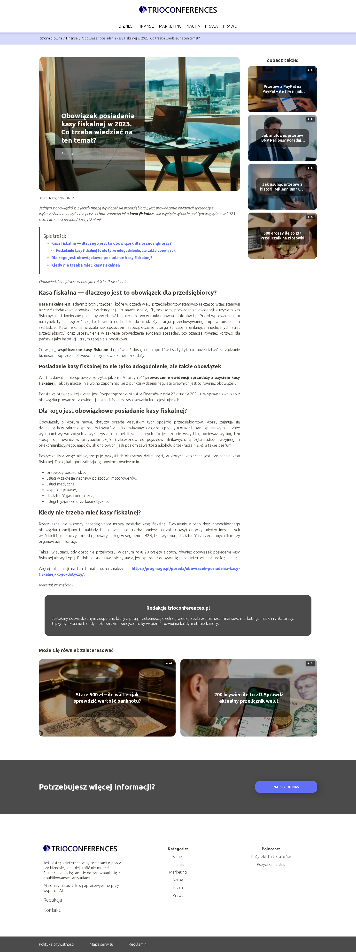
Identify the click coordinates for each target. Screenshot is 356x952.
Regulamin (138, 944)
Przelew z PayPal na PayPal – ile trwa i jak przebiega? (282, 89)
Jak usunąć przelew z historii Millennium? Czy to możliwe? (282, 187)
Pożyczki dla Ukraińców (271, 856)
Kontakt (52, 910)
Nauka (193, 26)
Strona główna (51, 38)
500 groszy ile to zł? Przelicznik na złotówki (282, 235)
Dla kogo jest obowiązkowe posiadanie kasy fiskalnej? (101, 257)
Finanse (146, 26)
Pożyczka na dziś (271, 864)
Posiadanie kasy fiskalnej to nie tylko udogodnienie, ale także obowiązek (116, 251)
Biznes (126, 26)
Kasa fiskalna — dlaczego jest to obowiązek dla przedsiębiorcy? (111, 243)
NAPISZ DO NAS (286, 787)
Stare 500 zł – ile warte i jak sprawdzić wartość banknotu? (107, 698)
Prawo (230, 26)
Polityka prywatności (56, 944)
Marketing (170, 26)
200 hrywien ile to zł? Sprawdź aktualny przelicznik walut (248, 698)
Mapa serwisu (101, 944)
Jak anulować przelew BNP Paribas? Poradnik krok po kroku (282, 138)
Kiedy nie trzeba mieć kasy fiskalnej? (86, 265)
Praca (211, 26)
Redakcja (52, 900)
